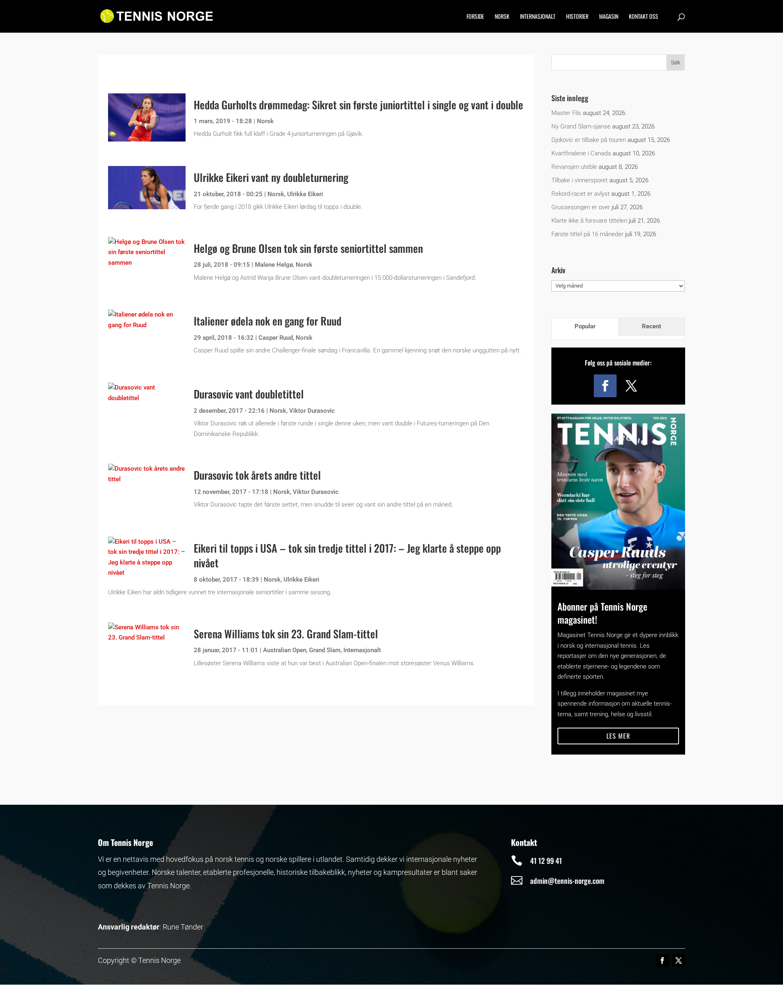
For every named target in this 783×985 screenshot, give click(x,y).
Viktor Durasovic (312, 410)
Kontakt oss (643, 16)
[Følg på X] (631, 385)
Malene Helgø (274, 264)
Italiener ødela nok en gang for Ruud (267, 321)
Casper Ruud (276, 337)
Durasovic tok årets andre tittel (257, 475)
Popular (585, 326)
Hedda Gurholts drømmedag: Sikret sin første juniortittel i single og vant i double (358, 105)
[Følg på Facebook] (605, 385)
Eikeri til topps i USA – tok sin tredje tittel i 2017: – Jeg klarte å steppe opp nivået (347, 555)
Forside (475, 16)
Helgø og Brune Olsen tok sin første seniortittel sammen (308, 248)
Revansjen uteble (574, 166)
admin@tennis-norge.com (567, 880)
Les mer (618, 736)
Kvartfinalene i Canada (581, 153)
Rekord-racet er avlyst (580, 193)
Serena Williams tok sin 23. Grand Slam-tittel (286, 634)
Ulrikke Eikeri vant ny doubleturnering (271, 177)
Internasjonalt (537, 16)
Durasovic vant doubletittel (249, 394)
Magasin (608, 16)
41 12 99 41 (546, 860)
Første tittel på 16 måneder (587, 234)
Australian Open (284, 650)
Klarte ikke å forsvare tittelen (589, 220)
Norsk (502, 16)
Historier (577, 16)
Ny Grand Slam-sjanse (580, 126)
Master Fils (566, 113)
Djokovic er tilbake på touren (588, 140)
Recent (651, 326)
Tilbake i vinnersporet (579, 180)
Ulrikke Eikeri (305, 194)
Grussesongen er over (580, 207)
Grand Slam (325, 650)
